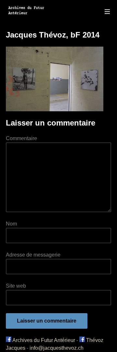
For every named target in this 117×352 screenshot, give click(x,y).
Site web (16, 286)
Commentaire (21, 138)
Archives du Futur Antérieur (43, 340)
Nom (11, 223)
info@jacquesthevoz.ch (57, 348)
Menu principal (107, 12)
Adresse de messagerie (33, 255)
